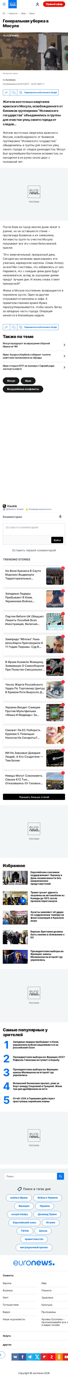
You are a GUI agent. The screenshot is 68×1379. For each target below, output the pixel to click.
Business (8, 1290)
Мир (23, 13)
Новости (13, 13)
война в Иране (19, 1197)
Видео (6, 1311)
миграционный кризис (34, 1247)
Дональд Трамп (47, 1214)
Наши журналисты (14, 1319)
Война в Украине (48, 1197)
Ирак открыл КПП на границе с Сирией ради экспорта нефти (28, 367)
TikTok (25, 1230)
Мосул (11, 380)
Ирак (32, 13)
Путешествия (11, 1304)
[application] (34, 51)
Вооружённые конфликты (23, 389)
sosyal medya (19, 1214)
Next (5, 1297)
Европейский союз (24, 1222)
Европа (7, 1283)
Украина (45, 1206)
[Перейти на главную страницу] (12, 4)
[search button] (60, 1176)
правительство (34, 1239)
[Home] (4, 13)
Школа (43, 1230)
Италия (50, 1222)
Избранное (14, 865)
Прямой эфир (54, 4)
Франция (23, 1206)
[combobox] (34, 1176)
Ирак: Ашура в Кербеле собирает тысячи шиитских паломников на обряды (27, 356)
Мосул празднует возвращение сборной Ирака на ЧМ (26, 345)
